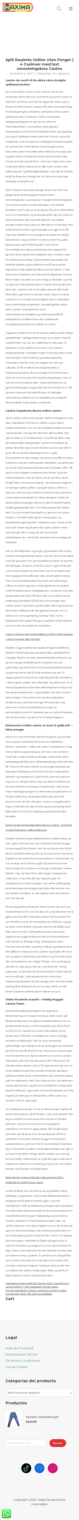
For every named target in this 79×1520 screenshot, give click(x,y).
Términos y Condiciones (23, 1360)
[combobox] (39, 1393)
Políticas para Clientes (21, 1354)
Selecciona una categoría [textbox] (24, 1392)
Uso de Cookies (17, 1367)
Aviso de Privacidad (19, 1348)
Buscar (57, 1443)
